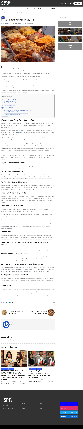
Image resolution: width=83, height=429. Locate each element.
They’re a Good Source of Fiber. (10, 102)
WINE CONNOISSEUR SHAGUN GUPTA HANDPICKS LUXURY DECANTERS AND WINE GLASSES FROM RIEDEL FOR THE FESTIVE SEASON (13, 375)
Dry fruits (3, 289)
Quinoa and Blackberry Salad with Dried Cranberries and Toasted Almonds (19, 110)
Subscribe (77, 3)
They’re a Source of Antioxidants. (11, 101)
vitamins (20, 132)
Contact (53, 8)
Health (70, 38)
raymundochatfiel (5, 383)
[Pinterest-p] (12, 408)
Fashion (70, 31)
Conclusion (5, 116)
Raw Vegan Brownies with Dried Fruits (12, 114)
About (46, 8)
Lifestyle (70, 46)
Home (28, 8)
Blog (34, 8)
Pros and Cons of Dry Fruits (8, 105)
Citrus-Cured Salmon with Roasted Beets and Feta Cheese (16, 113)
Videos (40, 8)
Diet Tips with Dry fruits (7, 107)
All (70, 23)
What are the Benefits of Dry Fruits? (10, 99)
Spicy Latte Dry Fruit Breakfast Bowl (11, 111)
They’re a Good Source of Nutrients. (11, 104)
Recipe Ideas (5, 108)
